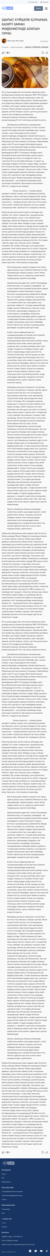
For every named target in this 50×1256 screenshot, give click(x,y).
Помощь (4, 1227)
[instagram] (30, 1251)
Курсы (4, 1174)
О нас (4, 1223)
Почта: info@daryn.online (10, 1240)
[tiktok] (46, 1251)
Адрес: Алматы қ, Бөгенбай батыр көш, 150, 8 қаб (13, 1244)
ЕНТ (3, 1178)
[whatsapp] (35, 1251)
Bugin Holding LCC (9, 1252)
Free (3, 1213)
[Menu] (46, 8)
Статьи (4, 1199)
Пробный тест (6, 1182)
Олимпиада (6, 1209)
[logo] (7, 8)
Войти (38, 8)
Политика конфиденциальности (12, 1195)
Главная (5, 47)
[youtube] (41, 1251)
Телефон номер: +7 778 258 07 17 (12, 1236)
